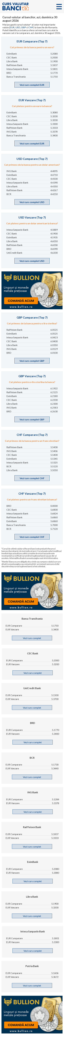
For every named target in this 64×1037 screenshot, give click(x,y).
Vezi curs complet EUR (32, 84)
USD (17, 27)
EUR (12, 27)
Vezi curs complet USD (31, 202)
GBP (23, 27)
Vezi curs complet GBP (31, 360)
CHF (30, 27)
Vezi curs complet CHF (32, 478)
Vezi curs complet (32, 638)
